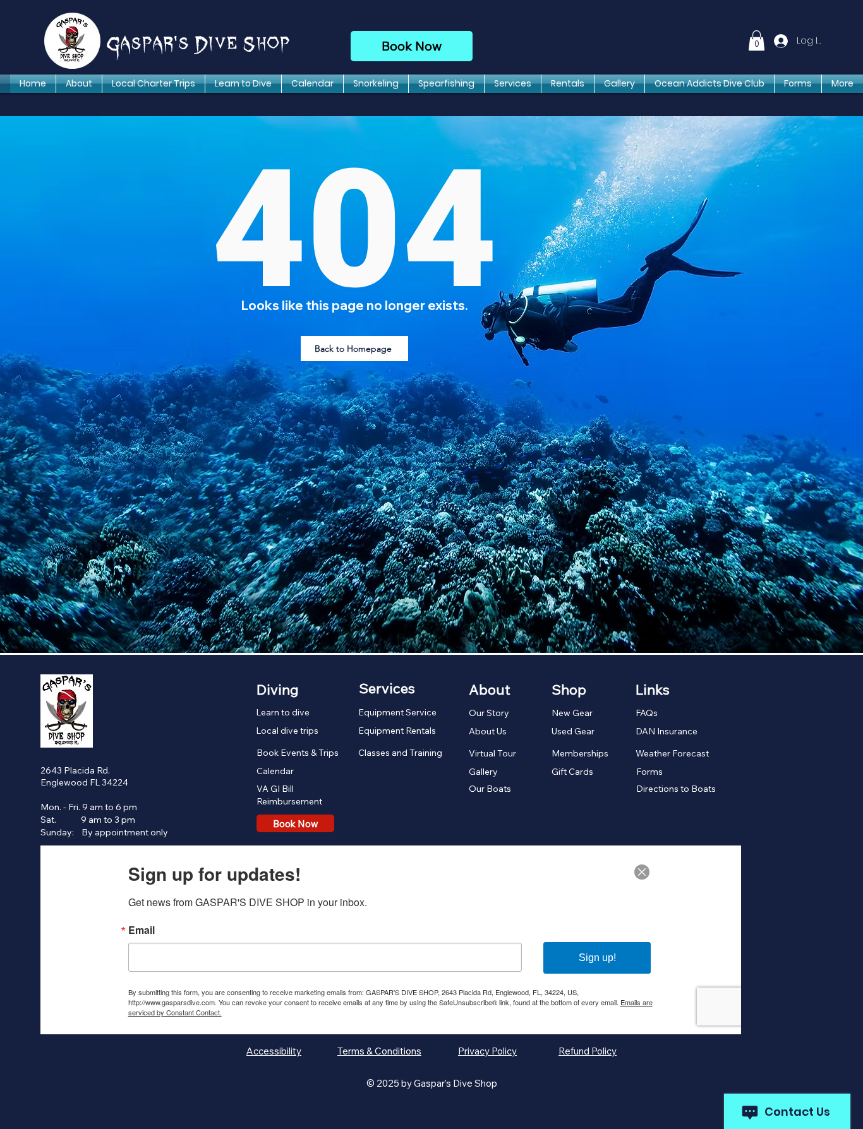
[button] (756, 40)
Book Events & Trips (297, 752)
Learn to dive (283, 712)
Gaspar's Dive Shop (199, 45)
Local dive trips (287, 730)
